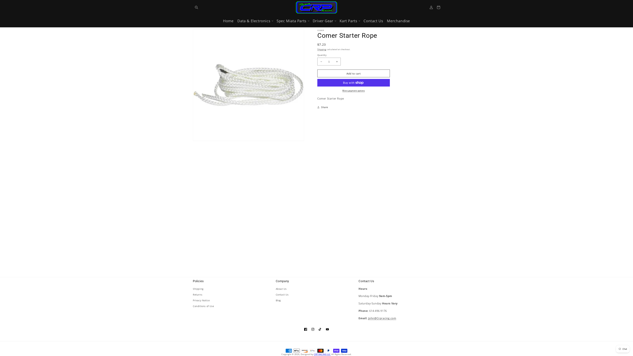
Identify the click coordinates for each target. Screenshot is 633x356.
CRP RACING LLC (322, 354)
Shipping (321, 49)
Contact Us (282, 294)
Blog (278, 300)
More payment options (353, 90)
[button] (196, 7)
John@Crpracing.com (382, 318)
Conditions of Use (203, 306)
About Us (281, 288)
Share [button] (324, 107)
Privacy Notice (201, 300)
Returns (197, 294)
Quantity (322, 55)
